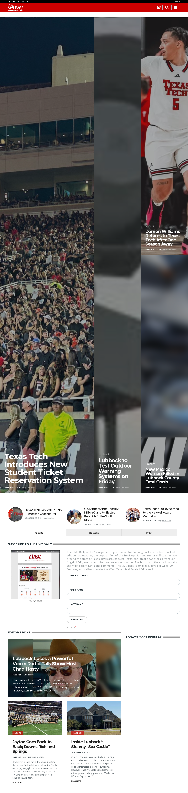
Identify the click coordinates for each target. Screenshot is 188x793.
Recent (38, 532)
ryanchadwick (48, 518)
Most (149, 532)
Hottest (94, 532)
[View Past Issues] (35, 574)
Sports (18, 733)
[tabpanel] (94, 538)
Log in (177, 2)
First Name (76, 590)
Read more (17, 783)
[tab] (38, 532)
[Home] (15, 7)
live (32, 675)
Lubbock (77, 733)
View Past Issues (35, 600)
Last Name (76, 604)
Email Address (79, 575)
